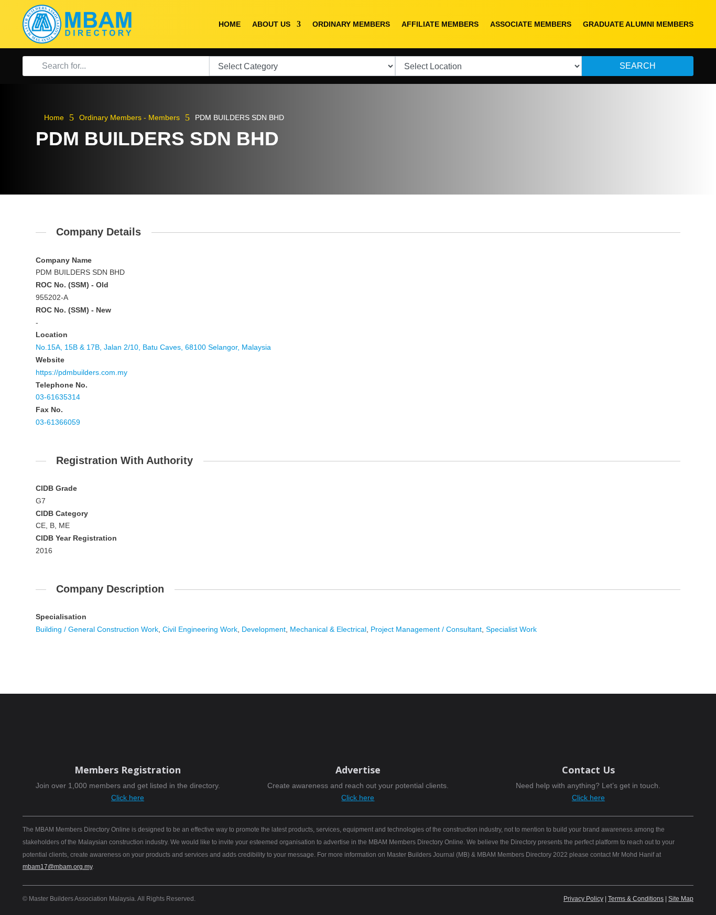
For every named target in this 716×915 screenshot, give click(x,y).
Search (638, 65)
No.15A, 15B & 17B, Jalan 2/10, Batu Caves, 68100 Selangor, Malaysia (153, 347)
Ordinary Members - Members (129, 117)
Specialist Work (511, 629)
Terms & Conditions (636, 898)
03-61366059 (58, 422)
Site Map (680, 898)
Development (264, 629)
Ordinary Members (351, 24)
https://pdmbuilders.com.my (81, 372)
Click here (127, 797)
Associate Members (530, 24)
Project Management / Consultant (426, 629)
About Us (271, 24)
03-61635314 (58, 397)
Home (230, 24)
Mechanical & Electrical (328, 629)
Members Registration (127, 769)
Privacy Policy (583, 898)
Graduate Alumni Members (638, 24)
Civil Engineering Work (199, 629)
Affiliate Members (440, 24)
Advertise (358, 769)
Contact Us (588, 769)
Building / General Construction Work (97, 629)
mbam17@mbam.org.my (57, 866)
